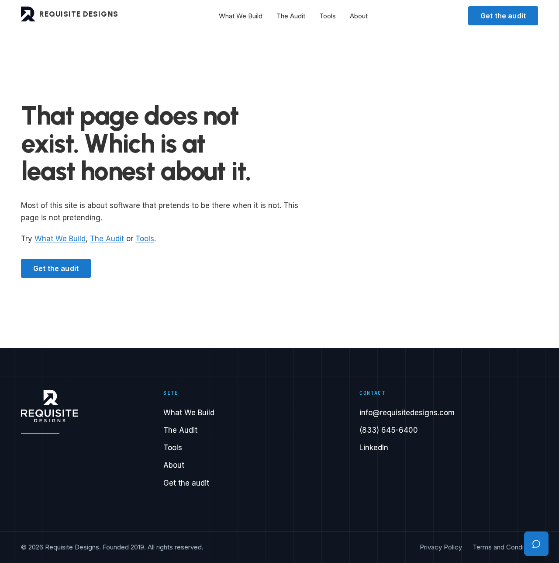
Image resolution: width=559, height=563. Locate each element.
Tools (327, 16)
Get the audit (503, 15)
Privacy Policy (441, 547)
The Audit (290, 16)
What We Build (240, 16)
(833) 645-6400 (388, 430)
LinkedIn (373, 447)
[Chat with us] (536, 544)
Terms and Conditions (505, 547)
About (359, 16)
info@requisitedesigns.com (407, 412)
